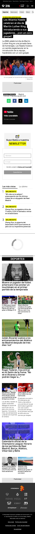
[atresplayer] (28, 6)
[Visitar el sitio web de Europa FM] (17, 503)
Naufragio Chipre (24, 1)
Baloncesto (14, 12)
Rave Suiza (16, 1)
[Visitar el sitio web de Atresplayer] (13, 507)
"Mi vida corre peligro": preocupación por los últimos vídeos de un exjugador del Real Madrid (17, 197)
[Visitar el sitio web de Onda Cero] (9, 503)
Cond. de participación (23, 525)
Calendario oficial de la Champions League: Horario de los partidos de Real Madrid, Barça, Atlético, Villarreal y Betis (17, 446)
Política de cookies (10, 525)
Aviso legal (11, 522)
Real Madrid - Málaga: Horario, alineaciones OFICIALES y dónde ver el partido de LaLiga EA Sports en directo (9, 396)
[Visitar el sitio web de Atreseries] (25, 498)
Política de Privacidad (24, 167)
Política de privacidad (21, 522)
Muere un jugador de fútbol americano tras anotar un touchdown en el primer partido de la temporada (16, 286)
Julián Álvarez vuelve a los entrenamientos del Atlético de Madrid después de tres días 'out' (17, 341)
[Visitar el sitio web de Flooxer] (23, 507)
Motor (28, 12)
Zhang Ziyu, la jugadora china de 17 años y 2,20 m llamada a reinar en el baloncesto (18, 211)
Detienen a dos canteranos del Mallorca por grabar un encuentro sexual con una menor (25, 470)
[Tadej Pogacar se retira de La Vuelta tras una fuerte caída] (25, 387)
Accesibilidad (17, 529)
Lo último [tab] (23, 187)
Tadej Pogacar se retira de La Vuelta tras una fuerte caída (25, 394)
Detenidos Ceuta (7, 1)
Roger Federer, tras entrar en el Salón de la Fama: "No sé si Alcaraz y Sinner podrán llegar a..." (16, 373)
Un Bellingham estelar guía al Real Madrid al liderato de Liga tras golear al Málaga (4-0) (9, 308)
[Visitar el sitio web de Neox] (25, 494)
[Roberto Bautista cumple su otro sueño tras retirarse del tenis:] (25, 300)
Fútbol (22, 12)
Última (22, 5)
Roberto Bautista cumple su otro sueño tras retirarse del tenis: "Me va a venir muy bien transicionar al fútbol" (25, 309)
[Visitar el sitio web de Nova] (9, 498)
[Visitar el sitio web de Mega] (17, 498)
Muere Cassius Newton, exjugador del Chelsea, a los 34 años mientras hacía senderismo (9, 469)
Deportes (17, 259)
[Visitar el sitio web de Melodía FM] (25, 503)
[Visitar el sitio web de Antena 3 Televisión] (9, 494)
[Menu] (32, 6)
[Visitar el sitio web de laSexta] (17, 494)
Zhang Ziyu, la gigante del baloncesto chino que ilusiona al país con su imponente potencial (18, 224)
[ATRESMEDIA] (17, 488)
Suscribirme (17, 172)
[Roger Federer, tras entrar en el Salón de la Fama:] (17, 360)
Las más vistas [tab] (9, 187)
